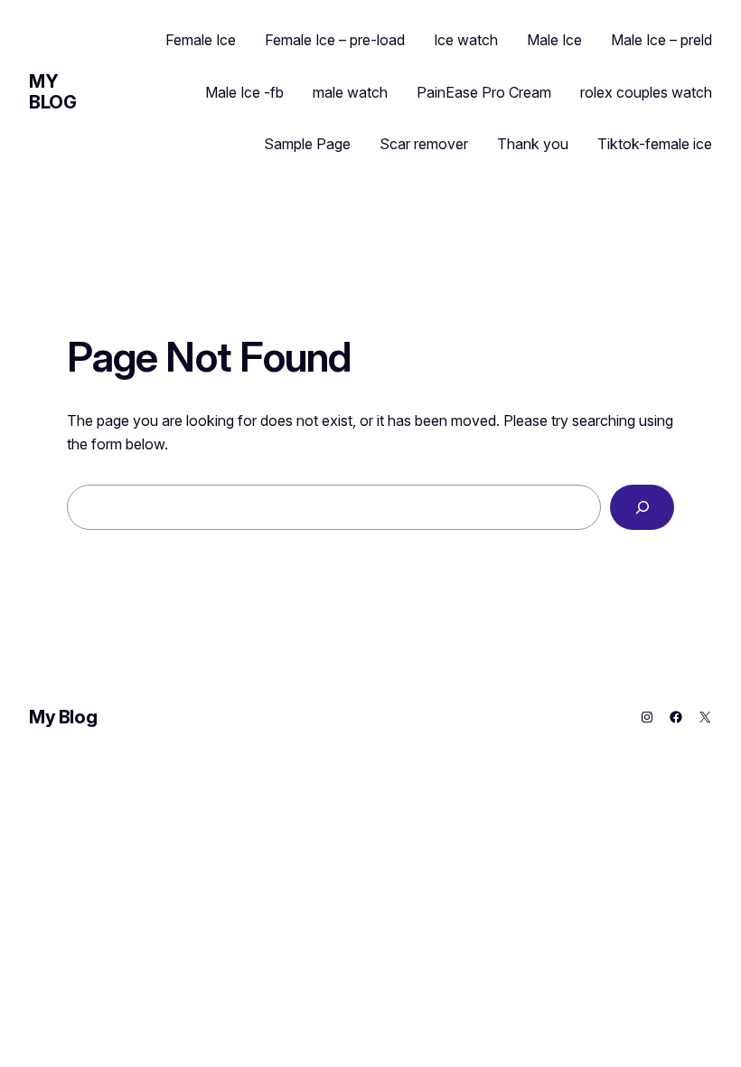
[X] (705, 717)
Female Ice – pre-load (335, 40)
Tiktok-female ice (654, 144)
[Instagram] (647, 717)
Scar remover (424, 144)
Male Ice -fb (244, 92)
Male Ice (554, 40)
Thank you (532, 144)
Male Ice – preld (661, 40)
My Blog (52, 92)
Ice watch (466, 40)
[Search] (642, 507)
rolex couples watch (646, 92)
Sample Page (307, 144)
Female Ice (200, 40)
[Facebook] (676, 717)
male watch (350, 92)
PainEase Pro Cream (484, 92)
